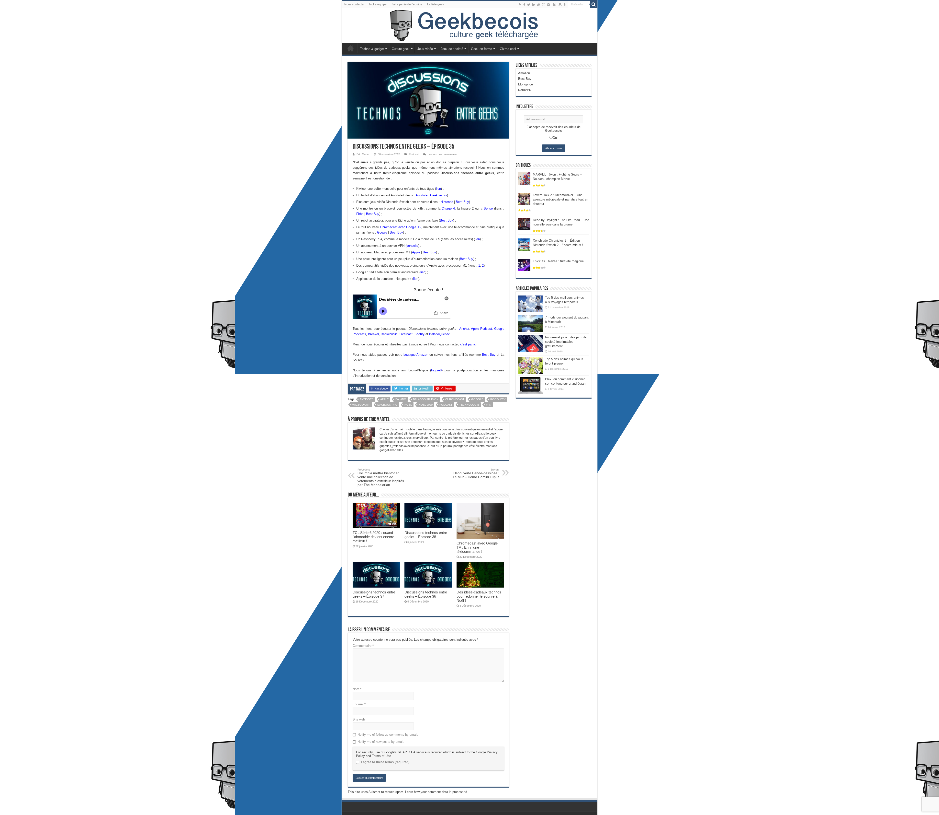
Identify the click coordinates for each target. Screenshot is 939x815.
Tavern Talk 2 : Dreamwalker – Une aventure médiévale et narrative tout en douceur (560, 199)
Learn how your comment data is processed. (436, 792)
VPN (488, 404)
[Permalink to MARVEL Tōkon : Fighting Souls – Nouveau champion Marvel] (524, 178)
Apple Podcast (481, 329)
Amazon (524, 73)
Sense (488, 208)
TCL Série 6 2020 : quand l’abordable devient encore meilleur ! (373, 537)
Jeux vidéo (425, 49)
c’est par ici (468, 344)
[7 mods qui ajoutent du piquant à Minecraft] (530, 323)
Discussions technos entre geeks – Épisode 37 (374, 594)
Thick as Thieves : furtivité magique (558, 261)
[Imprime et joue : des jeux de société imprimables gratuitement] (530, 343)
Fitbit (359, 214)
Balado (400, 399)
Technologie (469, 404)
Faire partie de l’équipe (406, 4)
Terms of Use (381, 756)
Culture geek (401, 49)
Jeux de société (452, 49)
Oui (555, 138)
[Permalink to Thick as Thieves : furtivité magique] (524, 265)
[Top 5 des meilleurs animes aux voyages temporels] (530, 303)
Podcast (414, 154)
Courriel (359, 704)
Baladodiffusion (425, 399)
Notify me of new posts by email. (381, 742)
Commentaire (363, 646)
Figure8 (436, 370)
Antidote (421, 195)
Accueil (350, 48)
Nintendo (447, 202)
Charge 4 (448, 208)
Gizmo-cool (508, 49)
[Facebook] (524, 5)
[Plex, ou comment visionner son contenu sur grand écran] (530, 385)
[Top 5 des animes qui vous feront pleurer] (530, 365)
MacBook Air (361, 404)
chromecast (454, 399)
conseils (412, 246)
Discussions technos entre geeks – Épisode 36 (425, 594)
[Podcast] (564, 5)
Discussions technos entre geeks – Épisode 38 (425, 535)
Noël (408, 404)
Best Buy (462, 202)
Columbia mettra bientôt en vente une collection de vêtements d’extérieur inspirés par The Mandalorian (381, 477)
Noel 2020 (426, 404)
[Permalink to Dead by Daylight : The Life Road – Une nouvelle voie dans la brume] (524, 223)
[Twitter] (529, 5)
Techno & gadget (372, 49)
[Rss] (520, 5)
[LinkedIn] (534, 5)
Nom (357, 689)
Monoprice (525, 84)
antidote (366, 399)
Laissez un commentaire (442, 154)
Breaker (373, 334)
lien (438, 188)
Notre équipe (378, 4)
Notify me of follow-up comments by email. (388, 734)
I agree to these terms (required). (385, 762)
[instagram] (544, 5)
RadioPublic (389, 334)
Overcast (406, 334)
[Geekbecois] (469, 25)
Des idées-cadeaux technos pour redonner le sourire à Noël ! (479, 596)
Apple (416, 252)
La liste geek (435, 4)
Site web (359, 719)
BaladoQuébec (439, 334)
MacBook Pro (387, 404)
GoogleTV (497, 399)
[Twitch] (554, 5)
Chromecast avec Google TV (400, 227)
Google (382, 232)
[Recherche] (593, 4)
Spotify (419, 334)
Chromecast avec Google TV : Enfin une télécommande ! (477, 547)
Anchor (464, 329)
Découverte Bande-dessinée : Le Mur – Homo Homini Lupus (476, 473)
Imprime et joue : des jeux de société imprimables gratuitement (565, 341)
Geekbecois (438, 195)
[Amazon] (560, 5)
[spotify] (548, 5)
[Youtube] (539, 5)
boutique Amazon (415, 354)
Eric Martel (363, 154)
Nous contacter (354, 4)
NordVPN (524, 90)
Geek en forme (481, 49)
